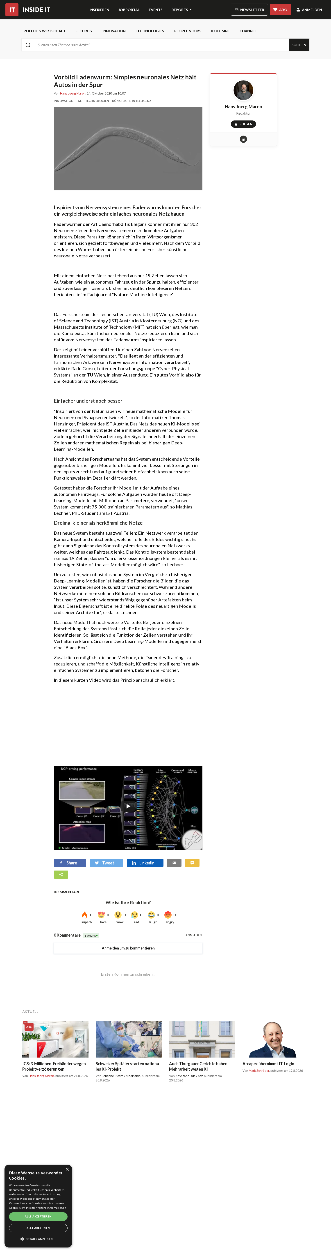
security (84, 31)
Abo (283, 9)
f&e (79, 101)
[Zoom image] (128, 148)
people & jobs (187, 31)
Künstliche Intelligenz (131, 101)
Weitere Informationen (51, 1208)
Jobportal (129, 9)
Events (156, 9)
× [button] (67, 1169)
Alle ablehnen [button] (38, 1228)
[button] (38, 1239)
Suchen (299, 45)
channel (248, 31)
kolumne (220, 31)
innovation (114, 31)
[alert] (38, 1206)
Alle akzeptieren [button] (38, 1216)
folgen (242, 123)
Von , (70, 93)
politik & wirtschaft (45, 31)
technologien (150, 31)
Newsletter (252, 9)
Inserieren (99, 9)
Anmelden (312, 9)
